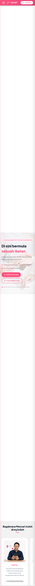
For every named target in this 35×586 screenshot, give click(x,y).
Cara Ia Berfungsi (13, 281)
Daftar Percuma (12, 275)
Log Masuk (27, 2)
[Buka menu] (3, 2)
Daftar (15, 565)
